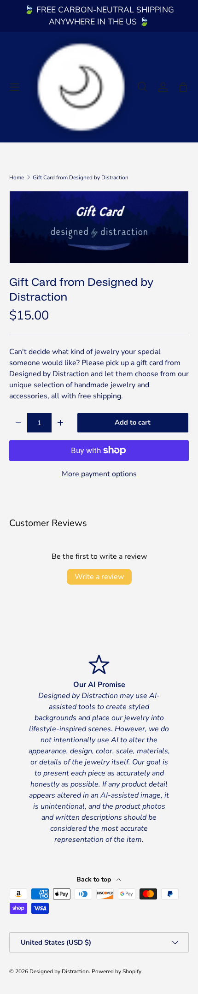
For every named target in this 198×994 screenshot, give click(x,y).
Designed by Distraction (59, 971)
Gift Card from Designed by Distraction (80, 177)
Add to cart (133, 422)
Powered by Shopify (116, 971)
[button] (183, 87)
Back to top (94, 879)
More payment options (99, 474)
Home (16, 177)
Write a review (99, 577)
